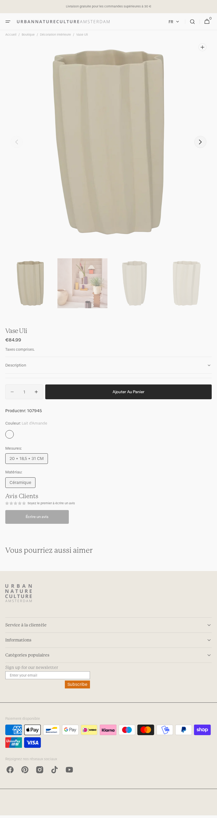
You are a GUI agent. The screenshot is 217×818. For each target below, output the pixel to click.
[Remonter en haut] (210, 811)
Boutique (28, 34)
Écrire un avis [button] (37, 516)
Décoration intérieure (55, 34)
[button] (8, 21)
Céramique (22, 484)
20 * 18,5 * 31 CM (29, 460)
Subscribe (77, 684)
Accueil (10, 34)
